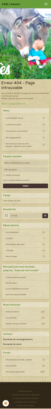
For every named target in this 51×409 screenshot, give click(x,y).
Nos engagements (13, 138)
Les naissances (25, 232)
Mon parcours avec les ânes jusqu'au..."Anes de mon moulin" (19, 145)
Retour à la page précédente (13, 104)
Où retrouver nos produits (17, 131)
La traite (25, 238)
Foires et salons (25, 312)
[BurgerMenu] (46, 4)
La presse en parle (13, 125)
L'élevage (25, 250)
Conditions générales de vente (26, 398)
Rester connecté (13, 175)
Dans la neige (25, 256)
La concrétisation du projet (17, 289)
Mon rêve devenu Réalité (16, 295)
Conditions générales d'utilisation (25, 395)
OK (45, 215)
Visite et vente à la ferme (25, 324)
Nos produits (25, 366)
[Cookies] (6, 403)
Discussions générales (25, 372)
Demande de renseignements (18, 339)
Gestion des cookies (25, 406)
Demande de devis (12, 344)
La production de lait (14, 118)
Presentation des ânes (25, 244)
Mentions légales (25, 391)
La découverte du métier (16, 277)
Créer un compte (8, 180)
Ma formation (11, 283)
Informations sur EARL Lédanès (25, 360)
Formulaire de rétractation (25, 402)
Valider (26, 186)
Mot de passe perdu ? (22, 180)
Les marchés (25, 318)
